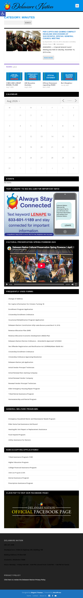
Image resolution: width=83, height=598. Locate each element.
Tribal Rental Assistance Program (21, 394)
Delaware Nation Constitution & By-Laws (23, 325)
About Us (43, 596)
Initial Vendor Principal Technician (21, 367)
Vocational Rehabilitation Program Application (26, 320)
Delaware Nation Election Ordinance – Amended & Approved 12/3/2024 (34, 341)
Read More (48, 58)
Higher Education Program (18, 462)
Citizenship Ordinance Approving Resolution (25, 357)
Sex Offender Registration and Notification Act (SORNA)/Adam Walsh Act (35, 346)
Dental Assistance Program (18, 478)
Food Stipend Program (16, 435)
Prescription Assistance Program (20, 483)
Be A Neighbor (66, 83)
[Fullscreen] (76, 284)
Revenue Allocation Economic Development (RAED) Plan (29, 336)
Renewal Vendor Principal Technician (22, 383)
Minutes (45, 44)
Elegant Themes (37, 592)
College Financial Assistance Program (22, 468)
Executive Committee (69, 42)
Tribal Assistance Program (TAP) (20, 457)
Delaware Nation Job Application (20, 362)
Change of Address (15, 299)
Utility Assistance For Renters (19, 440)
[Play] (7, 284)
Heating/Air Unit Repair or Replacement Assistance (27, 429)
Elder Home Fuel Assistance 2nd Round (23, 424)
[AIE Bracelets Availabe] (33, 76)
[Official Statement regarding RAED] (51, 76)
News (50, 44)
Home (29, 596)
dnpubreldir (48, 42)
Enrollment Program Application (20, 309)
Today (69, 100)
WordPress (57, 592)
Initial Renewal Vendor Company (20, 378)
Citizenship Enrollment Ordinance (21, 315)
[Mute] (73, 284)
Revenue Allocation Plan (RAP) (19, 330)
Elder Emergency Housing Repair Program (24, 389)
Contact (35, 596)
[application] (41, 266)
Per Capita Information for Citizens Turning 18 (26, 304)
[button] (3, 13)
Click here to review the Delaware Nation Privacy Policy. (25, 580)
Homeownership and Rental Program (22, 399)
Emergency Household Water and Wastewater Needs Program (31, 419)
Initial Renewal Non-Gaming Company (22, 373)
